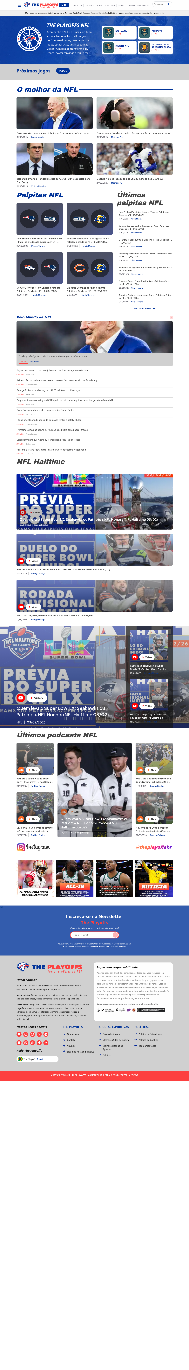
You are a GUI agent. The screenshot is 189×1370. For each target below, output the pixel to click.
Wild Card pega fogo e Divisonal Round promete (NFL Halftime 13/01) (55, 615)
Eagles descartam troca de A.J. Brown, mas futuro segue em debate (134, 133)
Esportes (77, 5)
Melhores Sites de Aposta (116, 1039)
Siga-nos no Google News (80, 1051)
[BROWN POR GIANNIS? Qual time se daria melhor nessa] (74, 878)
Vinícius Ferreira (38, 186)
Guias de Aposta (111, 1034)
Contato (71, 1039)
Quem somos (74, 1034)
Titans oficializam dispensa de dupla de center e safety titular (49, 419)
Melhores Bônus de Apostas (113, 1047)
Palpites (89, 5)
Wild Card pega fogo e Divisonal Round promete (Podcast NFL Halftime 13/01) (153, 782)
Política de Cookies (148, 1039)
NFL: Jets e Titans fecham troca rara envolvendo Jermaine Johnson (51, 449)
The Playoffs (73, 1027)
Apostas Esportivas (114, 1027)
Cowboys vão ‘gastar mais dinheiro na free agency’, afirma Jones (53, 133)
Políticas (141, 1027)
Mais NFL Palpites (144, 308)
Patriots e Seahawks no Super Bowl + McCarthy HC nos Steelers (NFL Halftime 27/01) (63, 569)
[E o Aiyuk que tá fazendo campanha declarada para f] (35, 878)
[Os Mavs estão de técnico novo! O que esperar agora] (154, 878)
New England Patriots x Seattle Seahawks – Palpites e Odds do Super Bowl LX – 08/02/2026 (39, 242)
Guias (121, 5)
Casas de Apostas (106, 5)
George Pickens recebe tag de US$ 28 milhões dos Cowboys (130, 178)
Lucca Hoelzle (37, 137)
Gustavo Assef (30, 444)
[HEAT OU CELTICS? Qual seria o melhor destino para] (114, 878)
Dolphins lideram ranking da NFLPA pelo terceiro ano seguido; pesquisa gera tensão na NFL (65, 400)
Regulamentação (147, 1045)
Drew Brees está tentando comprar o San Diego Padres (46, 410)
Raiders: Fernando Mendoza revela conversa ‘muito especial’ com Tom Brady (57, 380)
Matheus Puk (117, 137)
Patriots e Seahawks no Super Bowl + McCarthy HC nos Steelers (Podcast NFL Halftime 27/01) (35, 782)
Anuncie (71, 1045)
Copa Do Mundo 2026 (138, 5)
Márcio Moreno (38, 246)
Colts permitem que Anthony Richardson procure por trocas (48, 439)
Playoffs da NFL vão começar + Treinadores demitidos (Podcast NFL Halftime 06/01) (154, 831)
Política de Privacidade (150, 1034)
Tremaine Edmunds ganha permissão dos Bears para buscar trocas (52, 429)
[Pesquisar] (169, 4)
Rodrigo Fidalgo (38, 573)
